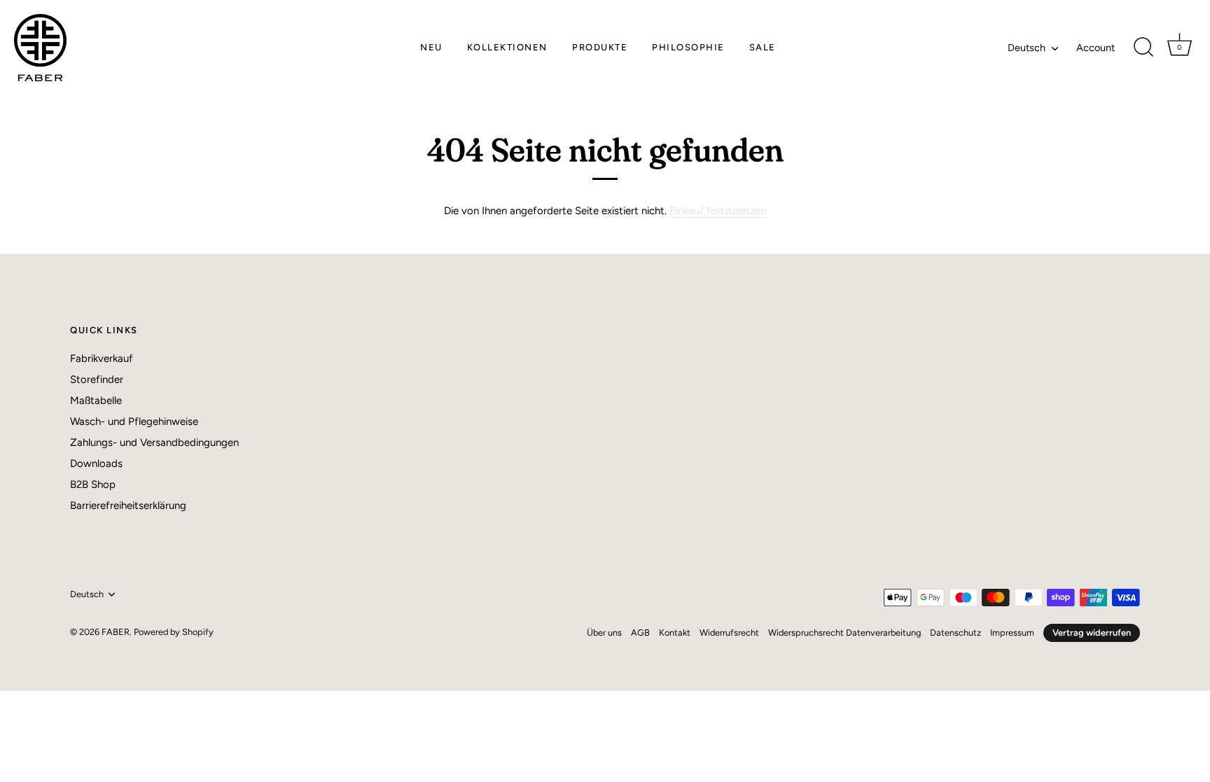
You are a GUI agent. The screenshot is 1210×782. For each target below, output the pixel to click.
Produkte (599, 47)
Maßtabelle (96, 400)
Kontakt (674, 632)
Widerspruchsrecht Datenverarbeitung (844, 632)
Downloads (96, 463)
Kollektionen (507, 47)
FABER (116, 632)
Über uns (604, 632)
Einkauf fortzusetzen (717, 210)
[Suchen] (1143, 47)
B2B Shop (93, 484)
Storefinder (96, 379)
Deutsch (1026, 47)
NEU (431, 47)
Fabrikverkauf (101, 358)
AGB (640, 632)
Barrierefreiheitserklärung (128, 505)
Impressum (1012, 632)
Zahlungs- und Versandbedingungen (154, 442)
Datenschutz (955, 632)
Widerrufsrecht (729, 632)
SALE (762, 47)
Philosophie (688, 47)
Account (1095, 47)
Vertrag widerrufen (1091, 632)
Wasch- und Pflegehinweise (134, 421)
